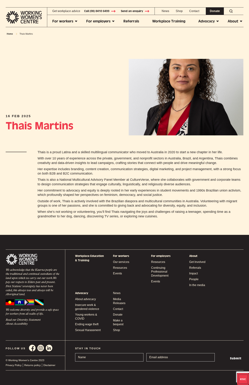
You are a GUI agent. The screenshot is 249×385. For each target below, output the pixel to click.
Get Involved (197, 261)
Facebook (32, 348)
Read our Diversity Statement (23, 319)
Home (10, 34)
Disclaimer (49, 365)
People (194, 279)
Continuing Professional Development (159, 271)
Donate (215, 11)
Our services (121, 261)
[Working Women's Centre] (26, 17)
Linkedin (49, 348)
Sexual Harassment (88, 330)
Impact (193, 273)
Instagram (40, 348)
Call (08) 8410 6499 (96, 11)
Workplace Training (168, 21)
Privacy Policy (14, 365)
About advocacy (85, 299)
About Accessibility (17, 324)
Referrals (131, 21)
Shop (179, 11)
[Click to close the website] (243, 379)
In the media (197, 285)
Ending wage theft (86, 324)
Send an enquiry (132, 11)
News (165, 11)
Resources (120, 267)
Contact (194, 11)
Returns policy (32, 365)
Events (117, 273)
